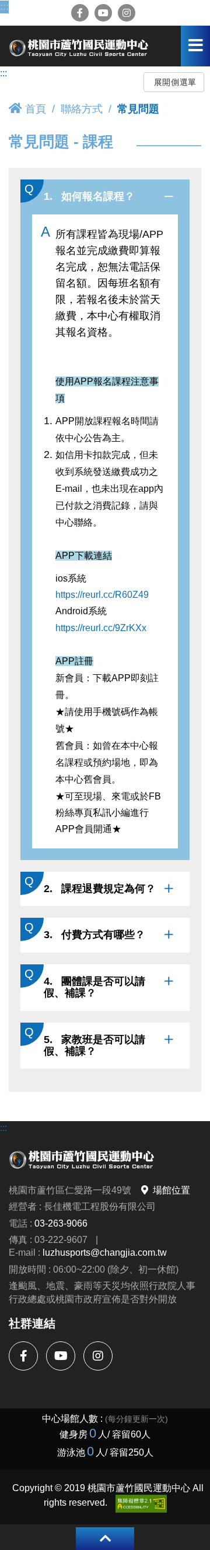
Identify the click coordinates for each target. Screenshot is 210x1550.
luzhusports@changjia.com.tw (105, 1252)
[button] (105, 1538)
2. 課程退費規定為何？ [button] (100, 888)
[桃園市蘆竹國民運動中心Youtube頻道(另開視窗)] (103, 13)
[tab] (105, 196)
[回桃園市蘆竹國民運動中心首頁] (79, 46)
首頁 (35, 109)
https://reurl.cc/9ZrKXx (100, 628)
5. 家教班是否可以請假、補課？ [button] (94, 1045)
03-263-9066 (61, 1223)
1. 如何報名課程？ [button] (89, 196)
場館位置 (171, 1190)
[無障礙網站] (141, 1504)
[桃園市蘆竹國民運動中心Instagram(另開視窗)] (126, 13)
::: (4, 6)
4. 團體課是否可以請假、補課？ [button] (94, 987)
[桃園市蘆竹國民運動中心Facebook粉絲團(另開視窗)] (80, 13)
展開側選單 (175, 82)
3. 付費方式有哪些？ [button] (94, 934)
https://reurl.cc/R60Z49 (102, 594)
